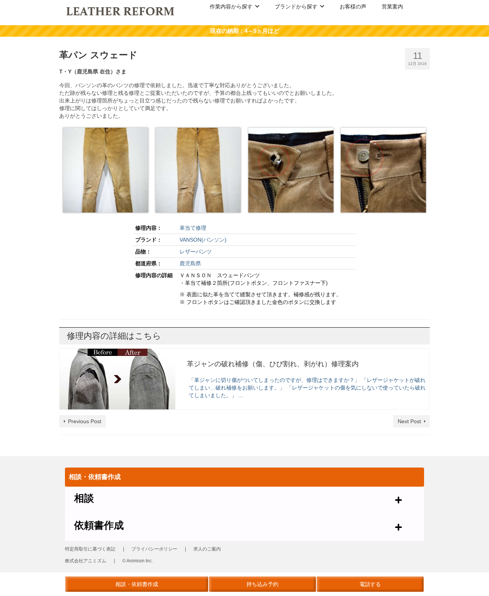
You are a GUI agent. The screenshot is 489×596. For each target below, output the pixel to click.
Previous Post (84, 421)
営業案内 (392, 6)
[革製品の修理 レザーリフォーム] (121, 10)
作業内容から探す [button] (231, 6)
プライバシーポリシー (154, 549)
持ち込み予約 (262, 584)
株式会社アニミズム (85, 561)
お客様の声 (353, 6)
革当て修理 (193, 228)
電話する (370, 584)
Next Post (409, 421)
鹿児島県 (190, 263)
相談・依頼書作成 (136, 584)
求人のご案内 (207, 549)
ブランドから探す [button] (296, 6)
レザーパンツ (196, 251)
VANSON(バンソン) (203, 240)
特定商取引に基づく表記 (90, 549)
